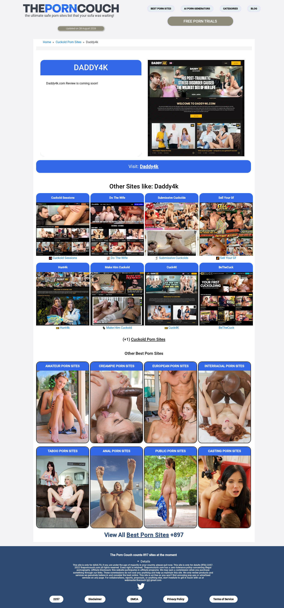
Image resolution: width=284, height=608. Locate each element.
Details (145, 561)
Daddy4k (149, 166)
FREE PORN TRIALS (200, 21)
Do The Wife (117, 197)
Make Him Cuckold (117, 267)
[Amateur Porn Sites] (63, 407)
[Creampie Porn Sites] (116, 407)
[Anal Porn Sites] (116, 492)
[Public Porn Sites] (170, 492)
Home (47, 42)
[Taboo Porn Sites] (63, 492)
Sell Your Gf (226, 197)
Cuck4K (172, 267)
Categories (230, 8)
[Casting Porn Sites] (224, 492)
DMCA (134, 599)
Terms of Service (223, 599)
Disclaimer (95, 599)
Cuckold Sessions (63, 197)
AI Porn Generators (197, 8)
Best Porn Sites (161, 8)
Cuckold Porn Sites (68, 42)
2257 (56, 599)
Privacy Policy (175, 599)
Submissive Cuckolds (172, 197)
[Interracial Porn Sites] (224, 407)
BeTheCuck (226, 267)
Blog (254, 8)
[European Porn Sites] (170, 407)
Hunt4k (63, 267)
